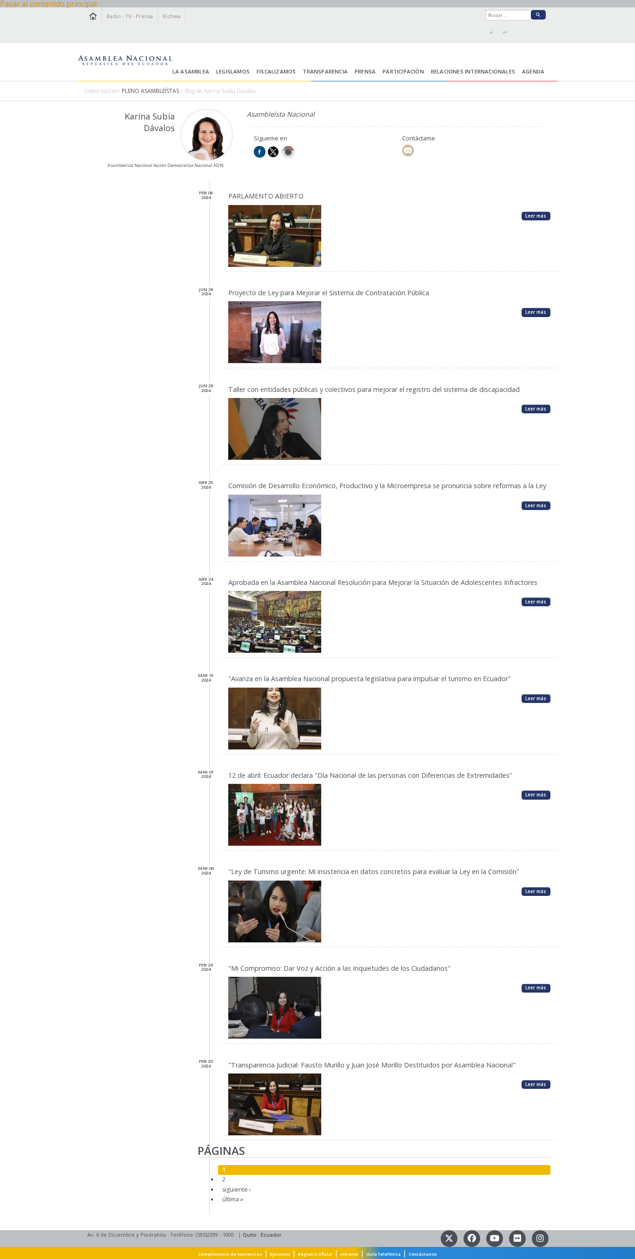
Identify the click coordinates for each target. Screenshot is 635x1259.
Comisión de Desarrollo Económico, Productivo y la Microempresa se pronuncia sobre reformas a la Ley (387, 485)
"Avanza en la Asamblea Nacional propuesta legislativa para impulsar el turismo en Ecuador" (369, 678)
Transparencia (325, 71)
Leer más (535, 215)
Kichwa (171, 16)
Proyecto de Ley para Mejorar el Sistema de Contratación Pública (328, 292)
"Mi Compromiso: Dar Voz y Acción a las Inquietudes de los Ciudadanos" (339, 968)
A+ (505, 32)
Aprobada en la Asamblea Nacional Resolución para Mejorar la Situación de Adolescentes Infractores (382, 582)
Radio (113, 16)
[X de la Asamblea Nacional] (449, 1237)
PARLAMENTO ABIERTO (266, 196)
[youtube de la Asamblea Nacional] (495, 1237)
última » (232, 1199)
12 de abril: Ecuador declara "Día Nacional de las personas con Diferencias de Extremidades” (370, 775)
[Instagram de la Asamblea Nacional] (539, 1237)
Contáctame (418, 138)
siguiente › (236, 1189)
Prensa (144, 16)
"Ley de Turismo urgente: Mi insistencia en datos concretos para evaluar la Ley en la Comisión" (373, 871)
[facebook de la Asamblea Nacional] (472, 1237)
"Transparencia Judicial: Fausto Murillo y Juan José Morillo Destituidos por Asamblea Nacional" (372, 1064)
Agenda (533, 71)
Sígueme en (270, 138)
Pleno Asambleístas (150, 91)
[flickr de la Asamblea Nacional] (518, 1237)
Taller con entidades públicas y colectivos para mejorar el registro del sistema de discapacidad (374, 389)
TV (128, 16)
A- (492, 32)
